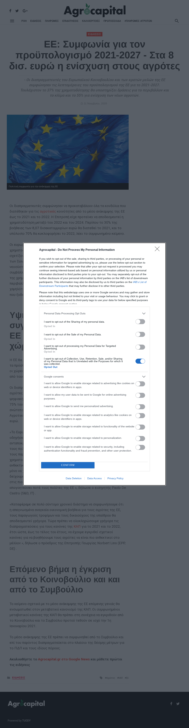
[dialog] (94, 364)
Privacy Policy (115, 478)
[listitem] (94, 313)
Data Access (94, 478)
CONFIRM (68, 465)
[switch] (140, 321)
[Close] (158, 250)
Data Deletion (74, 478)
